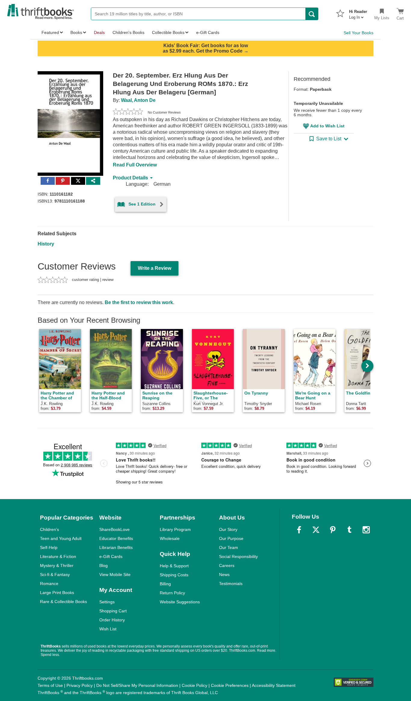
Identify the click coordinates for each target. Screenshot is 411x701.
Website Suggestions (180, 601)
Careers (226, 565)
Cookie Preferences (230, 685)
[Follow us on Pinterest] (333, 530)
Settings (107, 601)
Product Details (130, 177)
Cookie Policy (194, 685)
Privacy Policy (79, 685)
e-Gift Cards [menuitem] (207, 32)
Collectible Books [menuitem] (168, 32)
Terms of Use (50, 685)
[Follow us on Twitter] (316, 530)
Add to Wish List (327, 125)
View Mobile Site (115, 574)
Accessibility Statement (273, 685)
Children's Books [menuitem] (128, 32)
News (224, 574)
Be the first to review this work (139, 302)
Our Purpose (231, 538)
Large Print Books (57, 592)
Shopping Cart (113, 610)
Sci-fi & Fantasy (55, 574)
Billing (165, 583)
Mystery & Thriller (56, 565)
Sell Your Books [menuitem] (358, 32)
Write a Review (154, 268)
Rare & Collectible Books (63, 601)
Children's (49, 529)
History (46, 243)
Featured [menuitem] (50, 32)
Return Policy (172, 592)
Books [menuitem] (76, 32)
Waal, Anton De (138, 100)
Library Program (175, 529)
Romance (49, 583)
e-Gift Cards (110, 556)
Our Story (228, 529)
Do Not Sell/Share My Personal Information (137, 685)
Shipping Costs (174, 574)
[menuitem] (358, 13)
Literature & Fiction (58, 556)
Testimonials (231, 583)
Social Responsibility (238, 556)
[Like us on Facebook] (299, 530)
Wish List (107, 628)
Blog (103, 565)
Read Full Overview (135, 164)
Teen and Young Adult (61, 538)
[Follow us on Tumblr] (349, 530)
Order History (112, 619)
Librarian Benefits (116, 547)
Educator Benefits (116, 538)
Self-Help (48, 547)
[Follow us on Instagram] (366, 530)
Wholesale (170, 538)
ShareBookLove (114, 529)
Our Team (228, 547)
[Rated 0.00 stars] (128, 112)
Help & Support (174, 565)
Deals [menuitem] (99, 32)
